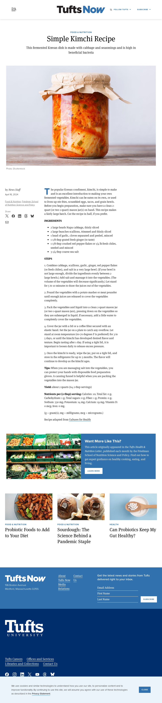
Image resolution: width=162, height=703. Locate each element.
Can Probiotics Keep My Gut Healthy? (133, 533)
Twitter (30, 674)
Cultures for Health (80, 419)
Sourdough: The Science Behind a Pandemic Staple (74, 535)
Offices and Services (40, 659)
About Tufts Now (64, 578)
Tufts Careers (13, 659)
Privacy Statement (41, 693)
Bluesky (52, 674)
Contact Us (78, 578)
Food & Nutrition (81, 32)
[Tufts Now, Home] (81, 9)
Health (114, 524)
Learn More (93, 471)
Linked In (22, 674)
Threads (45, 674)
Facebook (7, 674)
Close (145, 689)
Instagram (14, 674)
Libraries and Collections (22, 664)
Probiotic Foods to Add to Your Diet (27, 533)
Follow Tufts (121, 9)
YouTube (37, 674)
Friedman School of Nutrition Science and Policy (21, 203)
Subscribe (142, 9)
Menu (14, 9)
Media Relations (64, 586)
